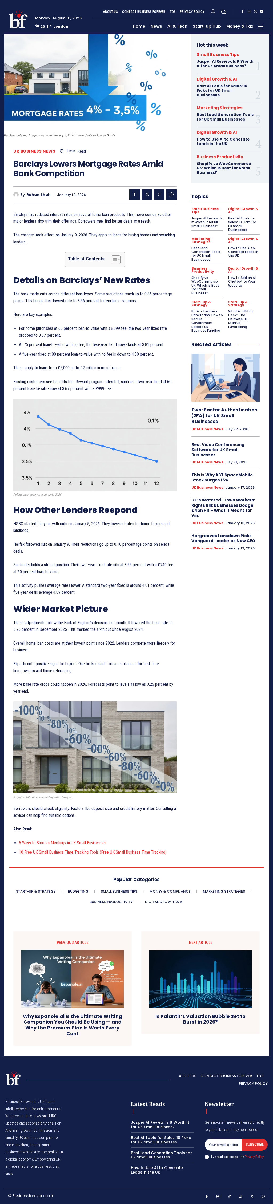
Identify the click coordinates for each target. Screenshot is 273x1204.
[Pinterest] (159, 194)
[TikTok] (229, 1196)
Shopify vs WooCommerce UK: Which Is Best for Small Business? (224, 168)
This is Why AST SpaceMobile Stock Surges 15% (222, 477)
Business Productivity (220, 157)
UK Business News (34, 151)
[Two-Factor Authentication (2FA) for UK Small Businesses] (225, 377)
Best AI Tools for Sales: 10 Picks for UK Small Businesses (222, 90)
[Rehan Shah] (16, 194)
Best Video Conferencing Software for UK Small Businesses (217, 450)
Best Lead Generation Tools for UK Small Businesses (225, 117)
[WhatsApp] (171, 194)
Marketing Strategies (220, 108)
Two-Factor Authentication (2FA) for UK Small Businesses (224, 416)
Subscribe (255, 1144)
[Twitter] (255, 12)
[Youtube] (262, 12)
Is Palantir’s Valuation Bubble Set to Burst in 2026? (200, 1019)
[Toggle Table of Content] (113, 259)
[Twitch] (240, 1196)
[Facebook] (242, 12)
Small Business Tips (218, 55)
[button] (223, 11)
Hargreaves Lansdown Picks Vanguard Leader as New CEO (223, 538)
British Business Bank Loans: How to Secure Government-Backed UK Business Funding (207, 321)
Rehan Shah (38, 194)
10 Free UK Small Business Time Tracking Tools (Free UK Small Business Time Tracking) (93, 852)
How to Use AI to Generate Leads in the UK (223, 141)
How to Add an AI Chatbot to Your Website (242, 281)
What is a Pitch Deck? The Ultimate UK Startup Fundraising (240, 319)
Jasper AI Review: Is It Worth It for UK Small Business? (225, 64)
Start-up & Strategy (201, 303)
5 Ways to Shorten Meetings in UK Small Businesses (62, 842)
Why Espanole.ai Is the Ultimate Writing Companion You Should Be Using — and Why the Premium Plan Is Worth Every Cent (72, 1024)
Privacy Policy (254, 1157)
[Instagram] (249, 12)
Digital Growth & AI (217, 79)
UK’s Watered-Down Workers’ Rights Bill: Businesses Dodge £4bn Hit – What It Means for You (223, 508)
